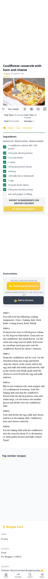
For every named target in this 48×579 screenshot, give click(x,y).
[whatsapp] (44, 109)
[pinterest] (31, 109)
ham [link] (18, 128)
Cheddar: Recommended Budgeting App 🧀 (22, 570)
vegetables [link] (27, 128)
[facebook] (25, 109)
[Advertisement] (24, 32)
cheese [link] (11, 128)
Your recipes (13, 109)
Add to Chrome (25, 300)
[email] (38, 109)
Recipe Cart (14, 527)
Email (3, 552)
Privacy (4, 539)
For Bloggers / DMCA (11, 556)
